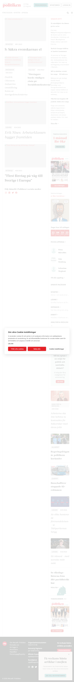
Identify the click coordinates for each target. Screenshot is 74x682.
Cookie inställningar (56, 349)
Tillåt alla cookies (17, 349)
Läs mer (10, 343)
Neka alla (37, 349)
